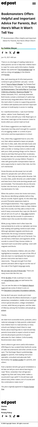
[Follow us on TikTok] (14, 52)
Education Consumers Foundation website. (20, 290)
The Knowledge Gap (25, 70)
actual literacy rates (11, 280)
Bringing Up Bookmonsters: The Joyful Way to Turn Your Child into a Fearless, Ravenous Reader (18, 89)
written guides (18, 360)
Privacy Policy (6, 413)
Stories (4, 406)
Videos (3, 409)
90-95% (8, 278)
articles (17, 72)
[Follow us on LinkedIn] (6, 52)
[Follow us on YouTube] (18, 52)
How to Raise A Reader (15, 84)
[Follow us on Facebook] (2, 52)
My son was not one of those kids (13, 271)
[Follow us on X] (10, 52)
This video (24, 214)
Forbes (6, 75)
